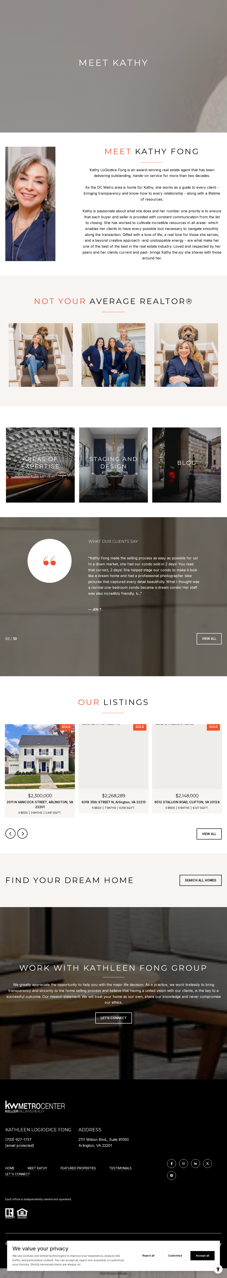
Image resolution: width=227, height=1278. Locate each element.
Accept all (202, 1255)
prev (10, 833)
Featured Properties (78, 1168)
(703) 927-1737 (18, 1139)
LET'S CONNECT (17, 1174)
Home (9, 1168)
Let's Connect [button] (114, 1018)
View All (209, 638)
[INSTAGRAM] (183, 1163)
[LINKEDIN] (195, 1163)
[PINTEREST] (171, 1175)
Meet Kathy (37, 1168)
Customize (175, 1255)
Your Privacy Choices (113, 1273)
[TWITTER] (207, 1163)
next (22, 833)
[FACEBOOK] (171, 1163)
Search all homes (200, 880)
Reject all (148, 1255)
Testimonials (120, 1168)
